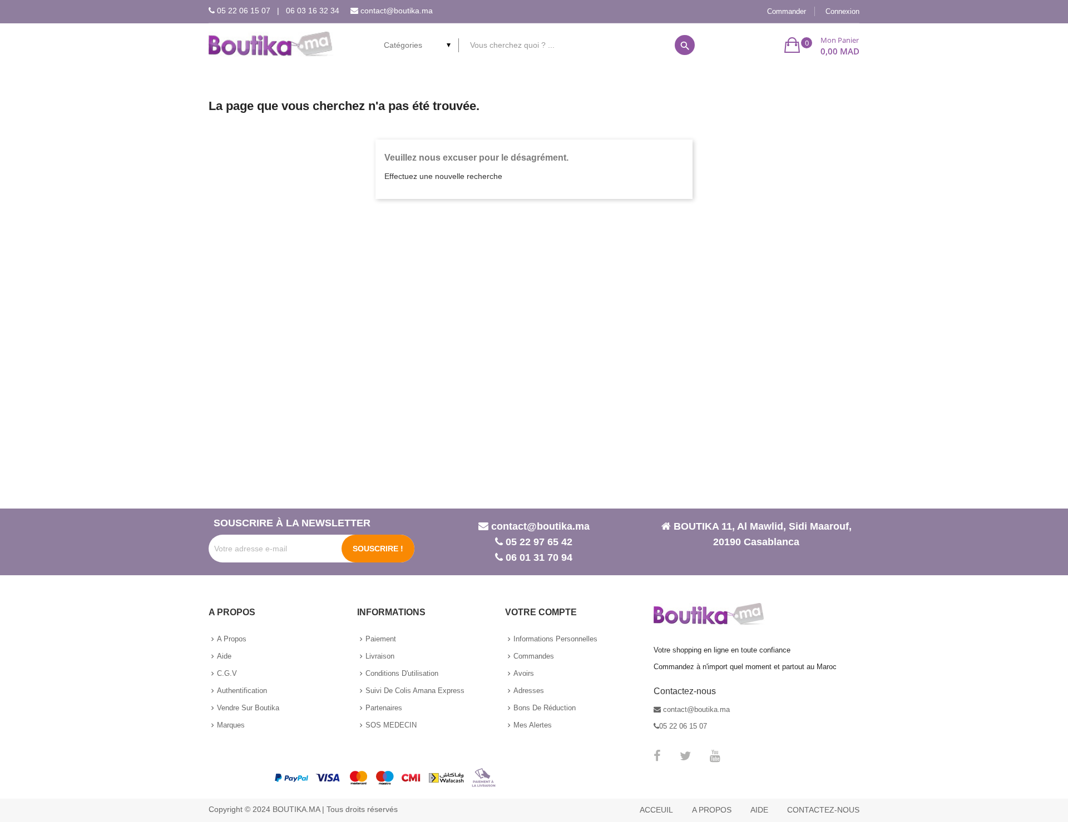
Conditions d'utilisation (401, 673)
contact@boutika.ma (396, 10)
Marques (231, 725)
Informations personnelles (555, 639)
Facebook (657, 756)
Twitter (685, 756)
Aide (224, 656)
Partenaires (383, 708)
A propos (231, 639)
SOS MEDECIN (391, 725)
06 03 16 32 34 (312, 10)
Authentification (242, 690)
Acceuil (656, 810)
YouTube (715, 756)
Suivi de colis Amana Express (414, 690)
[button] (821, 45)
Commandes (533, 656)
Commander (786, 11)
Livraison (379, 656)
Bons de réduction (544, 708)
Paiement (380, 639)
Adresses (528, 690)
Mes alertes (532, 725)
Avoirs (523, 673)
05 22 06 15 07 (243, 10)
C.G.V (227, 673)
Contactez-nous (823, 810)
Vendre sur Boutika (248, 708)
